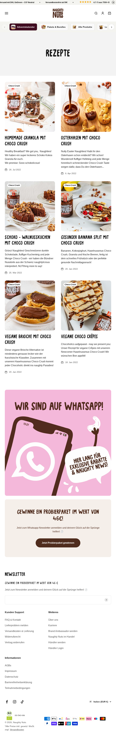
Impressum (11, 671)
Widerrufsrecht (12, 636)
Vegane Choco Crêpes (79, 337)
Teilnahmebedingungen (17, 688)
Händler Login (56, 648)
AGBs (8, 665)
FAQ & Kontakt (13, 620)
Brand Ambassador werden (62, 631)
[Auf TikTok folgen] (22, 702)
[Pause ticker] (113, 2)
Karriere (52, 625)
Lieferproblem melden (16, 625)
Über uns (53, 620)
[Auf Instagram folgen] (15, 702)
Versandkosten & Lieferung (19, 631)
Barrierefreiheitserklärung (18, 682)
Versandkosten (17, 729)
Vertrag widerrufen (14, 642)
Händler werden (57, 642)
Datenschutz (11, 676)
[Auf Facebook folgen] (7, 702)
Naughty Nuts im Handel (61, 636)
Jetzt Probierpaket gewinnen (58, 543)
